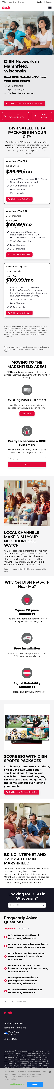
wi (12, 1001)
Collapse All (23, 928)
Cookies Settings (17, 1084)
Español (49, 2)
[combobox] (24, 905)
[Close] (50, 1072)
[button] (43, 905)
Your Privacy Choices (14, 1033)
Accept (35, 1084)
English (40, 2)
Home (6, 1001)
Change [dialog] (21, 2)
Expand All (10, 928)
